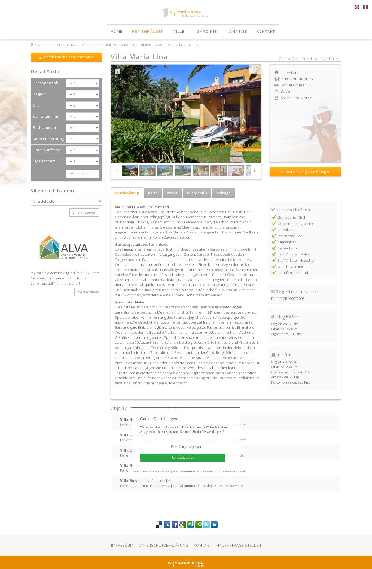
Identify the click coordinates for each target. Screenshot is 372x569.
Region (39, 94)
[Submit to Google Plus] (182, 524)
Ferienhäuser (148, 31)
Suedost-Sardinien (136, 44)
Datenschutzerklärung (163, 545)
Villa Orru (129, 450)
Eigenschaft (44, 161)
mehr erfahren (88, 292)
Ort (36, 105)
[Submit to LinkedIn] (214, 524)
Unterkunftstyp (47, 149)
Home (117, 31)
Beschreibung (127, 192)
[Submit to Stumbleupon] (190, 524)
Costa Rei (163, 44)
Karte (153, 192)
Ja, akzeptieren (183, 457)
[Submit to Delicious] (159, 524)
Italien (111, 44)
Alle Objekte (92, 44)
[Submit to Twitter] (206, 524)
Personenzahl (46, 82)
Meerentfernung (48, 138)
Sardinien (209, 31)
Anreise (238, 31)
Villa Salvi (129, 480)
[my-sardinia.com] (31, 27)
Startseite (43, 44)
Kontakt (266, 31)
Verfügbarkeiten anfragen (68, 56)
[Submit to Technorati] (198, 524)
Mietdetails (197, 192)
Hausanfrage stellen (239, 545)
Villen (181, 31)
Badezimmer (45, 127)
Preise (172, 192)
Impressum (122, 545)
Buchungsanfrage (307, 171)
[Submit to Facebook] (175, 524)
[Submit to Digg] (167, 524)
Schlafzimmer (46, 116)
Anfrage (223, 192)
